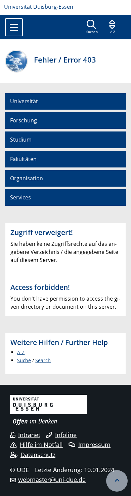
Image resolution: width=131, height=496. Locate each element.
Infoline (66, 435)
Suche (24, 360)
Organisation (26, 178)
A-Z (21, 352)
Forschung (23, 120)
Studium (21, 139)
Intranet (29, 435)
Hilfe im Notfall (41, 445)
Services (20, 197)
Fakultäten (23, 159)
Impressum (94, 445)
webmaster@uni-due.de (52, 479)
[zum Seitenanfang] (117, 481)
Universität (24, 101)
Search (43, 360)
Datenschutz (37, 455)
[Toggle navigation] (14, 27)
